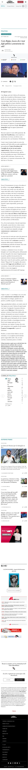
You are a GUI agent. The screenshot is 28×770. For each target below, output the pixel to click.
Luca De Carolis (5, 486)
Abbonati (20, 2)
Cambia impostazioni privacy (8, 726)
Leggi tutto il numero (14, 590)
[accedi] (25, 2)
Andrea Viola (8, 403)
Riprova (14, 710)
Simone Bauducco (6, 507)
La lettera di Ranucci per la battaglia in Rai (13, 446)
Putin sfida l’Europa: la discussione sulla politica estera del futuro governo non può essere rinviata (10, 390)
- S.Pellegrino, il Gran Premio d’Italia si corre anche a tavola (14, 611)
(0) (9, 405)
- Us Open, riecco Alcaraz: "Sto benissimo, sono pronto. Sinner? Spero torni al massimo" (13, 606)
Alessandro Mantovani (7, 473)
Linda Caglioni (5, 520)
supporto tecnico (19, 705)
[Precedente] (2, 396)
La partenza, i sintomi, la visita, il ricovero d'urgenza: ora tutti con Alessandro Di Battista (10, 480)
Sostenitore (8, 49)
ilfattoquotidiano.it (5, 346)
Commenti (5, 81)
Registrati (19, 679)
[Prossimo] (25, 396)
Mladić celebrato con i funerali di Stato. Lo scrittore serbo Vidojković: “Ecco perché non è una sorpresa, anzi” (10, 515)
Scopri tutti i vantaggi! (11, 370)
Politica (4, 31)
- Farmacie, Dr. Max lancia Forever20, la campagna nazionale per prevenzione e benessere (12, 615)
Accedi (8, 679)
